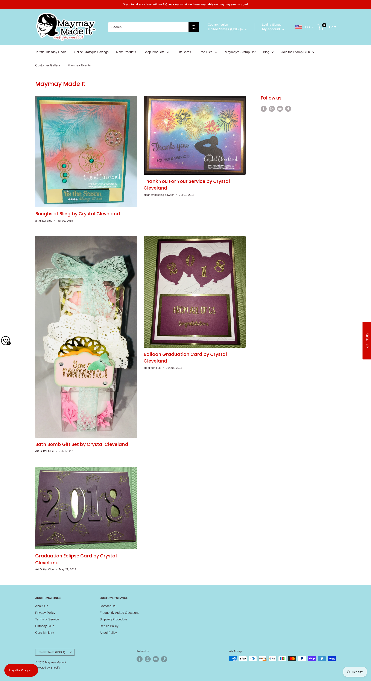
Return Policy (109, 626)
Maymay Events (79, 65)
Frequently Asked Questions (119, 612)
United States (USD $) (51, 652)
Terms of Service (47, 619)
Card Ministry (44, 632)
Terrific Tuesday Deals (50, 52)
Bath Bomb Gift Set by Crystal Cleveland (81, 444)
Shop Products (154, 52)
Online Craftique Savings (91, 52)
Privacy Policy (45, 612)
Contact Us (108, 606)
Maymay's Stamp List (240, 52)
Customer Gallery (47, 65)
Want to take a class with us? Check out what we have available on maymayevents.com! (185, 4)
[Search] (194, 27)
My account (271, 29)
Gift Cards (184, 52)
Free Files (206, 52)
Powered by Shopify (47, 667)
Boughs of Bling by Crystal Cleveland (77, 214)
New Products (126, 52)
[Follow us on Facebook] (264, 109)
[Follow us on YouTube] (280, 109)
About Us (41, 606)
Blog (266, 52)
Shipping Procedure (113, 619)
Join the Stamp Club (295, 52)
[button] (366, 340)
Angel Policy (108, 632)
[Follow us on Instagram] (272, 109)
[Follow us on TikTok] (288, 109)
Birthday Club (44, 626)
